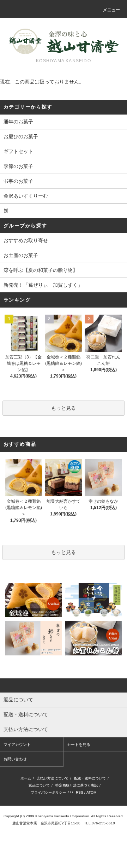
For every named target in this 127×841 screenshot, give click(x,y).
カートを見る (78, 744)
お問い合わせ (15, 759)
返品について (39, 785)
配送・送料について (90, 778)
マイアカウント (17, 744)
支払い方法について (52, 778)
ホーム (25, 778)
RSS (79, 792)
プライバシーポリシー (48, 792)
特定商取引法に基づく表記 (76, 785)
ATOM (91, 792)
